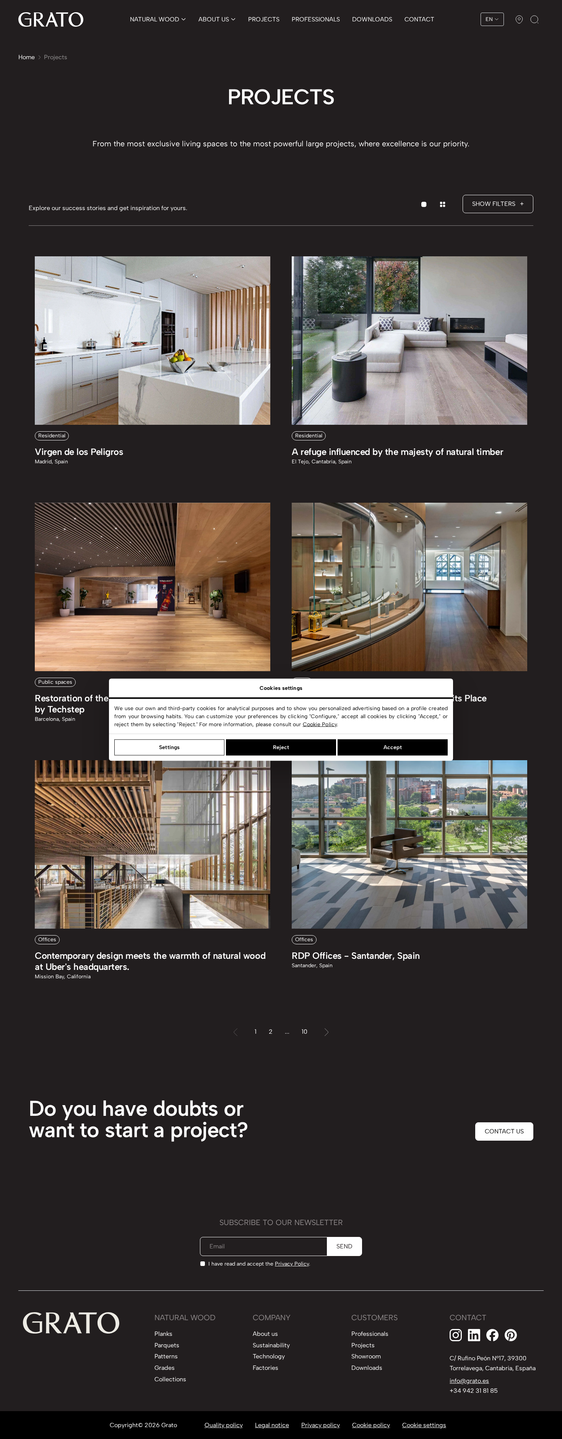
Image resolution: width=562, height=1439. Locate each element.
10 (304, 1031)
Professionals (369, 1333)
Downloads (366, 1367)
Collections (170, 1379)
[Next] (326, 1031)
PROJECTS (263, 19)
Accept (392, 747)
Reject (281, 747)
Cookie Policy (320, 724)
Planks (163, 1333)
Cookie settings (424, 1425)
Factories (265, 1367)
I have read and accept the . (259, 1264)
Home (26, 57)
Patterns (166, 1356)
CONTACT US (504, 1131)
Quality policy (224, 1425)
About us (265, 1333)
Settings (169, 747)
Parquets (166, 1345)
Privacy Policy (292, 1264)
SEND (344, 1246)
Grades (164, 1367)
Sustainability (271, 1345)
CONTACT (419, 19)
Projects (363, 1345)
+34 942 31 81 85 (474, 1390)
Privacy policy (320, 1425)
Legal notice (272, 1425)
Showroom (366, 1356)
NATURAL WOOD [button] (185, 1317)
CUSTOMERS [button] (374, 1317)
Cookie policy (371, 1425)
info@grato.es (469, 1380)
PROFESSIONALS (316, 19)
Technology (269, 1356)
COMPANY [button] (272, 1317)
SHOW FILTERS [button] (498, 203)
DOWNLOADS (372, 19)
